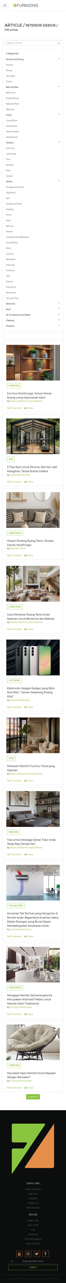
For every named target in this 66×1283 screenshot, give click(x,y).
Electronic (10, 303)
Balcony (9, 226)
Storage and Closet (15, 187)
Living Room (11, 120)
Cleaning (10, 320)
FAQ (33, 1230)
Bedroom (10, 109)
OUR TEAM (33, 1194)
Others (9, 181)
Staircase (10, 265)
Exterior (9, 281)
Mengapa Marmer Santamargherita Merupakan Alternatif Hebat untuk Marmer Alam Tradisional (29, 999)
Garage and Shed (14, 203)
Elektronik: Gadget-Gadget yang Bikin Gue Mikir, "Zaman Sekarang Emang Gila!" (31, 692)
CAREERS (33, 1198)
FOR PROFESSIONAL (33, 1239)
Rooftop (10, 165)
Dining (9, 70)
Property (10, 326)
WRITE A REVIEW (33, 1243)
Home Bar (10, 76)
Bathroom (10, 92)
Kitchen (9, 65)
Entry (8, 248)
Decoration (11, 292)
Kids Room (11, 287)
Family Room (12, 137)
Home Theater (12, 131)
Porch (9, 215)
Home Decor (11, 126)
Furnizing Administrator (21, 929)
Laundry (10, 253)
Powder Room (12, 98)
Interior (9, 231)
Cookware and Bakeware (17, 237)
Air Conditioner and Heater (18, 315)
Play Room (11, 192)
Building (10, 209)
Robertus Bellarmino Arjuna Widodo (26, 401)
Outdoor (10, 142)
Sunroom (10, 148)
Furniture (10, 270)
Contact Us (33, 1203)
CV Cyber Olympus (40, 1279)
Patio (8, 170)
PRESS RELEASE (33, 1207)
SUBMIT (33, 1267)
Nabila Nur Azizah (18, 548)
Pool (8, 159)
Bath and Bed (12, 87)
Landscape (11, 153)
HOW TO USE (33, 1225)
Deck (8, 220)
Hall (7, 198)
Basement (10, 259)
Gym (8, 276)
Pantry (9, 81)
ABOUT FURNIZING (33, 1189)
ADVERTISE (33, 1234)
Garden (9, 176)
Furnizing (26, 1279)
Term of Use (53, 1279)
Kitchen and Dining (14, 59)
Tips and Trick (12, 298)
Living (8, 115)
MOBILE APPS (33, 1220)
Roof (8, 309)
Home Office (11, 242)
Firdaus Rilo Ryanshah (20, 475)
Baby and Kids (12, 103)
